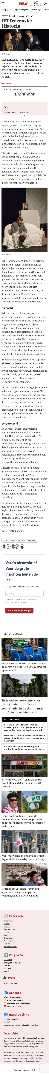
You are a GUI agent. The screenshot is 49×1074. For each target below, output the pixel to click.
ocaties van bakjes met (14, 1025)
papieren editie (30, 1025)
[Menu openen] (3, 3)
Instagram (8, 962)
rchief (7, 1022)
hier (13, 1058)
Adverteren (11, 1000)
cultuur (21, 541)
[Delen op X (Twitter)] (20, 94)
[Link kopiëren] (28, 94)
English (7, 944)
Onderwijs (36, 9)
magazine (12, 1019)
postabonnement (23, 1003)
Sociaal (7, 924)
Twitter (7, 965)
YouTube (7, 968)
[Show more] (24, 115)
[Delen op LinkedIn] (24, 94)
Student (7, 926)
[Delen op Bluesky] (32, 94)
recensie (32, 541)
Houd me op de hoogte (19, 610)
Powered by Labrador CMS (24, 1070)
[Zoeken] (45, 3)
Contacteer (11, 1006)
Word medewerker (36, 5)
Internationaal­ (9, 929)
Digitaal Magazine (22, 9)
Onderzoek (8, 938)
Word (8, 997)
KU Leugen (8, 941)
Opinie (6, 932)
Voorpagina (6, 9)
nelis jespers (8, 541)
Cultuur (7, 935)
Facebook (8, 960)
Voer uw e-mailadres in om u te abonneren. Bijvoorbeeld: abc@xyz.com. (21, 601)
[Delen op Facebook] (16, 94)
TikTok (18, 962)
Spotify (7, 971)
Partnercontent (10, 947)
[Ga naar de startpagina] (23, 3)
